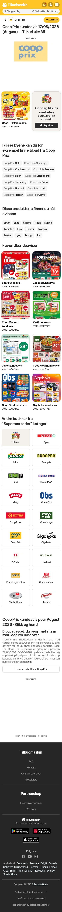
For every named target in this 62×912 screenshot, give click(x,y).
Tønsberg (15, 182)
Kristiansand (17, 169)
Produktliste (31, 779)
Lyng (18, 235)
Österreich (22, 863)
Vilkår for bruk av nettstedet (31, 898)
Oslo (12, 163)
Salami (27, 222)
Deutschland (21, 867)
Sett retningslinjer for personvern (31, 892)
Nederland (39, 870)
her (29, 661)
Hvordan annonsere (31, 803)
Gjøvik (36, 194)
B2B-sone (31, 809)
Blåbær (30, 229)
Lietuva (28, 870)
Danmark (34, 867)
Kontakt (31, 767)
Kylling (48, 222)
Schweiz (8, 867)
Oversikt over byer (31, 773)
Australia (34, 863)
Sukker (8, 235)
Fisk (19, 229)
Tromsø (43, 169)
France (53, 867)
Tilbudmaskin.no (40, 884)
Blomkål (42, 229)
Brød (16, 222)
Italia (20, 870)
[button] (50, 4)
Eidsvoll (14, 188)
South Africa (10, 874)
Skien (12, 175)
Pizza (37, 222)
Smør (7, 222)
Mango (29, 235)
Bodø (39, 182)
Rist (39, 235)
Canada (52, 863)
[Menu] (57, 4)
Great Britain (9, 870)
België (43, 863)
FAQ (31, 761)
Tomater (9, 229)
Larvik (37, 188)
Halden (13, 194)
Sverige (50, 870)
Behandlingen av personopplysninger (31, 904)
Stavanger (35, 163)
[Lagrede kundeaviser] (44, 4)
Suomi (44, 867)
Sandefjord (37, 175)
